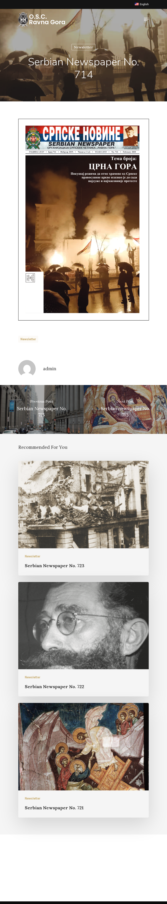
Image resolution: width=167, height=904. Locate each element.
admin (49, 369)
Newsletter (83, 47)
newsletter (28, 339)
